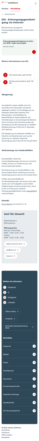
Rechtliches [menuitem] (6, 430)
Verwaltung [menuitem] (15, 8)
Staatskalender (8, 403)
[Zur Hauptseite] (10, 2)
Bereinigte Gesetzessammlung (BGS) (16, 327)
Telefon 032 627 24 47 (14, 244)
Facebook (12, 287)
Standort (9, 256)
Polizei (5, 363)
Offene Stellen (10, 311)
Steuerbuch (7, 379)
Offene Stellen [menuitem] (7, 435)
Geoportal (7, 346)
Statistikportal (8, 371)
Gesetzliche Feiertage (11, 394)
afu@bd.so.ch (11, 250)
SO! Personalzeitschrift (11, 411)
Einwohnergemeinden (11, 386)
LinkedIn (11, 302)
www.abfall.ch (31, 191)
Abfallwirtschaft (9, 14)
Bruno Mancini (7, 204)
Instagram (12, 297)
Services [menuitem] (5, 8)
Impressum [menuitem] (6, 433)
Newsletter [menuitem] (6, 437)
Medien (6, 354)
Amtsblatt (9, 319)
